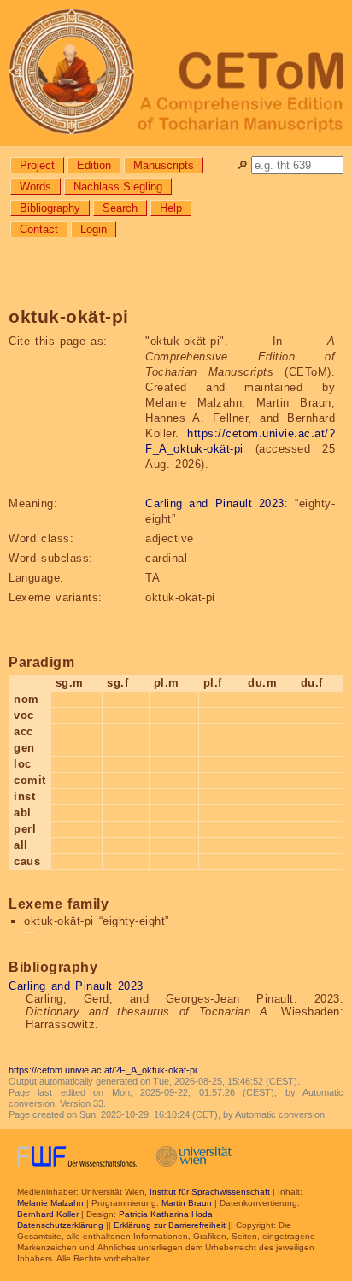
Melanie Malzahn (50, 1203)
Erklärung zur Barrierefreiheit (170, 1225)
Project (37, 165)
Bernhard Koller (48, 1214)
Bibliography (50, 208)
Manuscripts (163, 165)
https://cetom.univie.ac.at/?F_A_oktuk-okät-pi (103, 1070)
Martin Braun (186, 1203)
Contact (39, 229)
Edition (94, 165)
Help (171, 208)
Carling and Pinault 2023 (215, 503)
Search (120, 208)
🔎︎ (242, 165)
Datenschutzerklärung (60, 1225)
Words (35, 186)
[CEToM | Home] (176, 73)
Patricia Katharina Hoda (166, 1214)
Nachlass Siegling (117, 186)
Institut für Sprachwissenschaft (210, 1191)
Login (93, 229)
